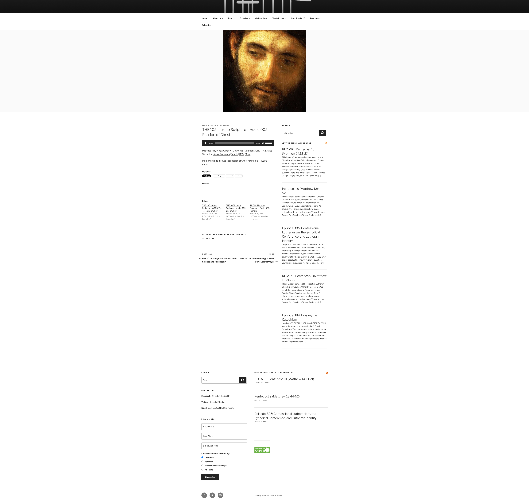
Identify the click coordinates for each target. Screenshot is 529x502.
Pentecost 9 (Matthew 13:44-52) (277, 396)
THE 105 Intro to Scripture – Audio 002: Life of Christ (236, 208)
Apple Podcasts (221, 154)
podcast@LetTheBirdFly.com (221, 408)
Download (238, 150)
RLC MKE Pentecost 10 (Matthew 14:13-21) (284, 379)
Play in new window (221, 150)
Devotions (314, 18)
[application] (238, 143)
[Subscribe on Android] (262, 452)
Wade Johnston (279, 18)
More (247, 154)
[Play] (205, 143)
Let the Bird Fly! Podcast (296, 143)
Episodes (244, 18)
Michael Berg (261, 18)
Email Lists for (215, 453)
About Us (217, 18)
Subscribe (206, 25)
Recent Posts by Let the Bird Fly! (273, 373)
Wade (226, 126)
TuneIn (234, 154)
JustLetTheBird (218, 402)
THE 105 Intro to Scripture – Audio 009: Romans (260, 208)
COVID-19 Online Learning (220, 235)
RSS (241, 154)
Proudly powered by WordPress (268, 495)
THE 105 (210, 239)
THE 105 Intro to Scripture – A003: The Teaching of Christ (212, 208)
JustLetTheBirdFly (222, 396)
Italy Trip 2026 (298, 18)
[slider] (269, 142)
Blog (230, 18)
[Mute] (263, 143)
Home (204, 18)
